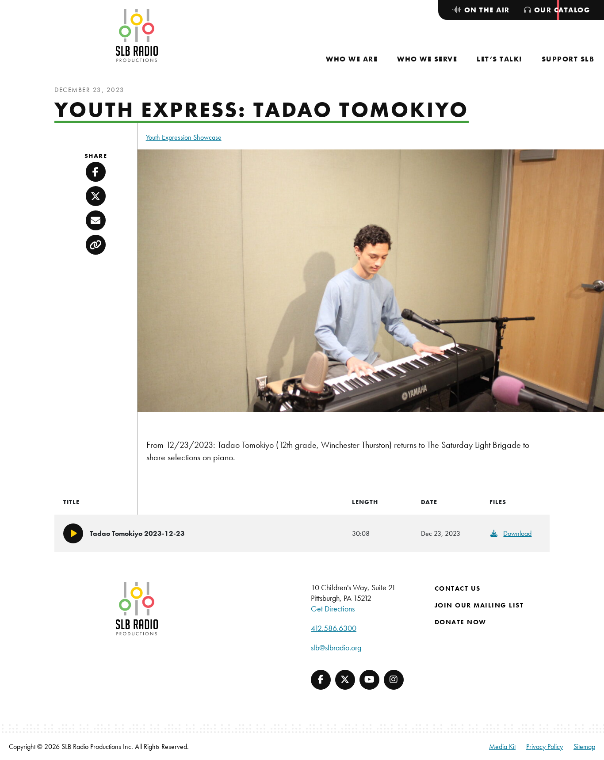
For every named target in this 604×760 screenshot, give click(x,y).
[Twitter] (345, 680)
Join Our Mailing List (479, 605)
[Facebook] (321, 680)
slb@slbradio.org (336, 647)
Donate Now (460, 622)
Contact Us (458, 588)
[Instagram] (394, 680)
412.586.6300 (333, 628)
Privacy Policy (544, 746)
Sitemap (584, 746)
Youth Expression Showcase (184, 137)
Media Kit (502, 746)
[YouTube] (369, 680)
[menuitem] (351, 59)
